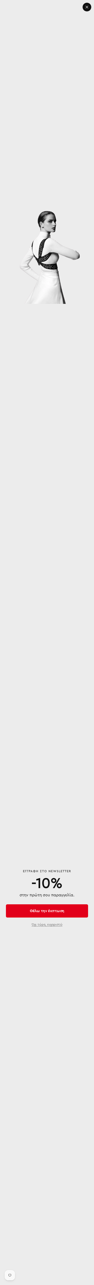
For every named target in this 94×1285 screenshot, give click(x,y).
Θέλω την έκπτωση (47, 911)
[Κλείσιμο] (87, 7)
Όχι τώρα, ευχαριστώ (47, 924)
